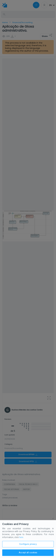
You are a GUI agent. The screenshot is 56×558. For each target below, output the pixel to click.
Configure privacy (28, 544)
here (21, 537)
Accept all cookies (28, 552)
